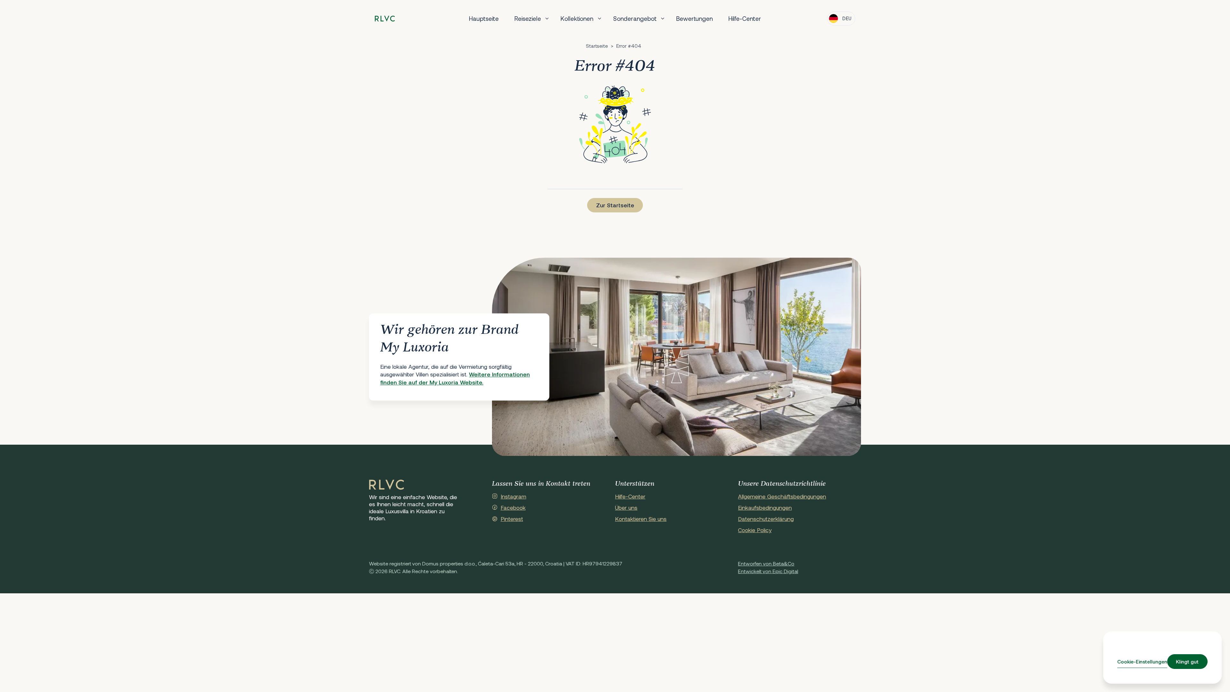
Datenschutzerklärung (766, 518)
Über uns (626, 507)
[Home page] (385, 19)
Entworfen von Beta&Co (766, 563)
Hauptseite (484, 18)
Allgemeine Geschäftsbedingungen (782, 496)
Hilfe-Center (744, 18)
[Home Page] (386, 485)
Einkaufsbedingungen (765, 507)
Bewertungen (694, 18)
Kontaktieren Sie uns (641, 518)
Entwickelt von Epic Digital (768, 571)
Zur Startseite (615, 205)
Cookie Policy (755, 529)
